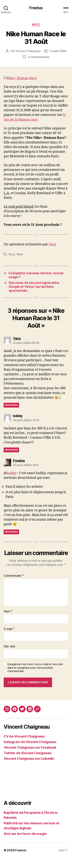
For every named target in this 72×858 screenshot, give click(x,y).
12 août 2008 (57, 51)
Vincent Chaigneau (28, 51)
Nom (8, 611)
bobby (12, 473)
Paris (20, 254)
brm (52, 244)
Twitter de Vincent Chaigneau (27, 753)
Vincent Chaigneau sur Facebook (30, 747)
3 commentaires (38, 57)
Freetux (36, 8)
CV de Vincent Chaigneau (24, 736)
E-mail (9, 629)
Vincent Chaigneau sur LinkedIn (29, 758)
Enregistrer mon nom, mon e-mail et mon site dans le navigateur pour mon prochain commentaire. (35, 668)
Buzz (36, 24)
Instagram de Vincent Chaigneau (30, 742)
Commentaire (14, 575)
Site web (9, 646)
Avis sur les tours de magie (25, 834)
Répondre (11, 405)
